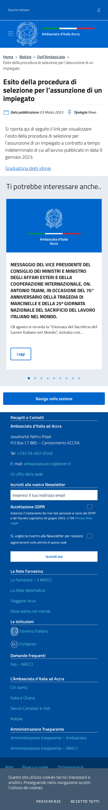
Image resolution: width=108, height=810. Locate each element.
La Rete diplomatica (27, 590)
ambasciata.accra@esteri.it (47, 463)
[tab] (29, 378)
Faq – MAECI (21, 664)
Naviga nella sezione (54, 398)
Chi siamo (18, 687)
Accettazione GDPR (27, 507)
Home (8, 57)
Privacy (80, 518)
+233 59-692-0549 (34, 453)
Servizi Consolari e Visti (30, 708)
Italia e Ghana (22, 698)
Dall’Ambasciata (51, 57)
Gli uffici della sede (26, 474)
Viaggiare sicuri (23, 601)
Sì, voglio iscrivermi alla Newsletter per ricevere (46, 536)
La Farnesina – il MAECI (31, 580)
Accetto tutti (85, 801)
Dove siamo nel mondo (30, 611)
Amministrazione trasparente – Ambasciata (48, 738)
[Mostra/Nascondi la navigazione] (10, 33)
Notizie (25, 57)
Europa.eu (27, 644)
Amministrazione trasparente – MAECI (44, 748)
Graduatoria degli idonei (28, 168)
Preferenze (48, 801)
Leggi (24, 354)
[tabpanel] (54, 286)
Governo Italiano (18, 10)
